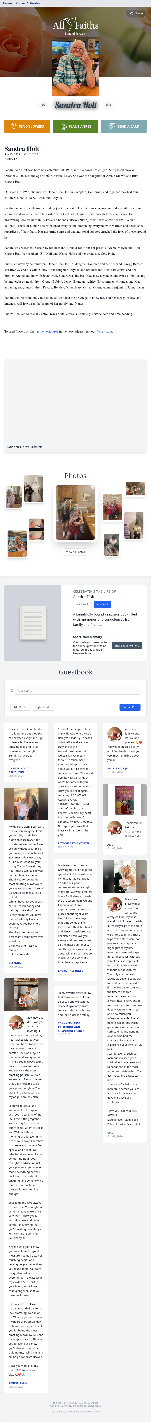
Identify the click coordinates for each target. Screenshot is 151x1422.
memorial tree (49, 331)
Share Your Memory (127, 645)
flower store (104, 331)
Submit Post (130, 707)
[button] (26, 804)
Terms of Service (85, 1405)
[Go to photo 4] (127, 890)
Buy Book (102, 604)
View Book (82, 604)
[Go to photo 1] (120, 891)
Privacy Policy (65, 1405)
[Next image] (143, 876)
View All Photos (75, 552)
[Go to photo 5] (129, 890)
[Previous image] (106, 876)
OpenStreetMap (79, 1411)
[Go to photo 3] (124, 890)
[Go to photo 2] (122, 890)
